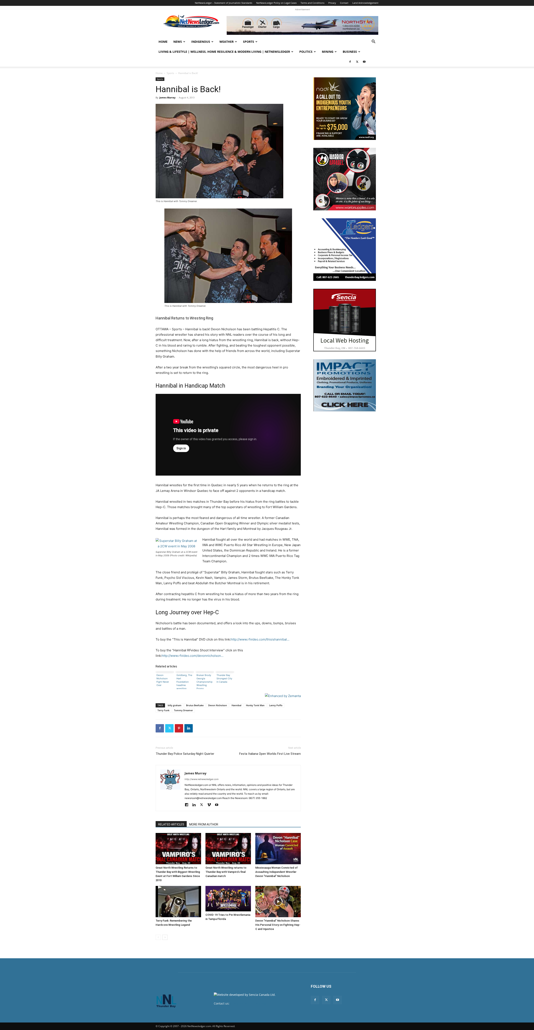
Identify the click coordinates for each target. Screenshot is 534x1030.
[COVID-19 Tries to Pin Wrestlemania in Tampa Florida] (228, 899)
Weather (226, 42)
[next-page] (165, 937)
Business (350, 52)
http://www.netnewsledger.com (202, 779)
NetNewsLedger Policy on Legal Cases (276, 2)
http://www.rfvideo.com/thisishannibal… (260, 639)
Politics (305, 52)
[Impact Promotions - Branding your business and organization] (344, 385)
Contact (344, 2)
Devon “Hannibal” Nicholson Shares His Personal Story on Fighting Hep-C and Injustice (277, 925)
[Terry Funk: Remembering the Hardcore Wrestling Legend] (178, 901)
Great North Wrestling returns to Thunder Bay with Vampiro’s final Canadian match (225, 872)
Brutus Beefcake (195, 705)
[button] (373, 42)
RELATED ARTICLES (171, 824)
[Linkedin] (188, 728)
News (177, 42)
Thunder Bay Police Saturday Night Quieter (185, 754)
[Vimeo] (210, 805)
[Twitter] (357, 62)
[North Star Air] (302, 25)
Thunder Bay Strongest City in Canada (224, 678)
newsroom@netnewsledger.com (252, 1003)
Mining (327, 52)
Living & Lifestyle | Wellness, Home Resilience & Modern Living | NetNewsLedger (224, 52)
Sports (248, 42)
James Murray (167, 97)
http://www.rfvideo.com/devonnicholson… (192, 656)
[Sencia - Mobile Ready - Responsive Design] (344, 320)
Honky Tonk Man (255, 705)
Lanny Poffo (275, 705)
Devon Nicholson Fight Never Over (162, 680)
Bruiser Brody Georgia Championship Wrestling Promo (204, 681)
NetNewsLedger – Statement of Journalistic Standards (223, 2)
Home (163, 42)
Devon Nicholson (217, 705)
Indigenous (200, 42)
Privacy (332, 2)
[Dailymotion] (188, 805)
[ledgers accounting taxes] (344, 249)
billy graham (174, 705)
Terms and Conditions (312, 2)
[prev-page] (158, 937)
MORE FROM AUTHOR (203, 824)
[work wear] (344, 179)
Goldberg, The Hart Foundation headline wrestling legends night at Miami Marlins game (184, 681)
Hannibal (236, 705)
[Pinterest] (179, 728)
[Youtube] (364, 62)
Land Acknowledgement (365, 2)
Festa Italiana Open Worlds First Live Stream (270, 754)
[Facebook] (350, 62)
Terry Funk (163, 710)
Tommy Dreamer (183, 710)
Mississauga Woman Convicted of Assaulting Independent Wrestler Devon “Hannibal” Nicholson (276, 872)
